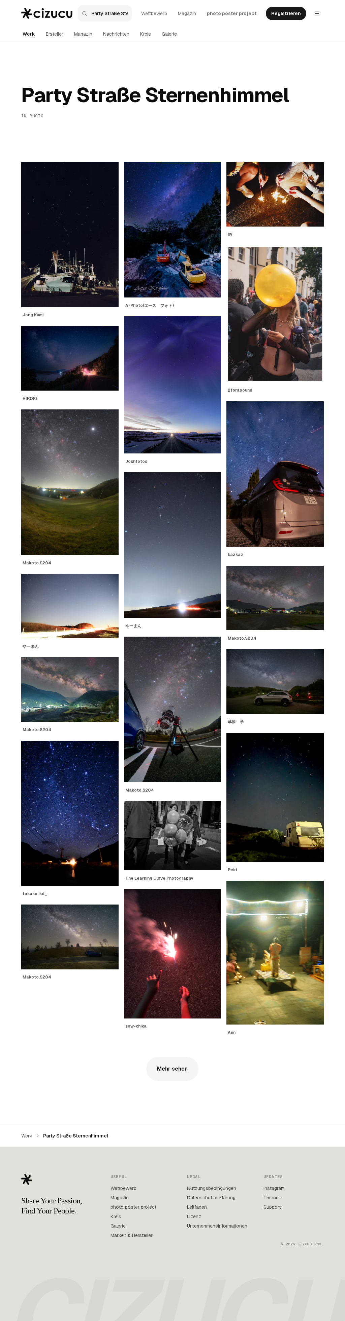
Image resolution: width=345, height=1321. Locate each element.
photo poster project (231, 13)
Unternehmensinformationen (217, 1226)
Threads (272, 1198)
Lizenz (194, 1216)
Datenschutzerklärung (211, 1198)
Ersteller (54, 34)
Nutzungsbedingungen (211, 1188)
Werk (29, 34)
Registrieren (286, 13)
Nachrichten (116, 34)
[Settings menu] (317, 13)
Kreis (145, 34)
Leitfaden (197, 1207)
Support (272, 1207)
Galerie (169, 34)
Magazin (187, 13)
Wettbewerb (154, 13)
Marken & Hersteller (132, 1235)
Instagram (274, 1188)
